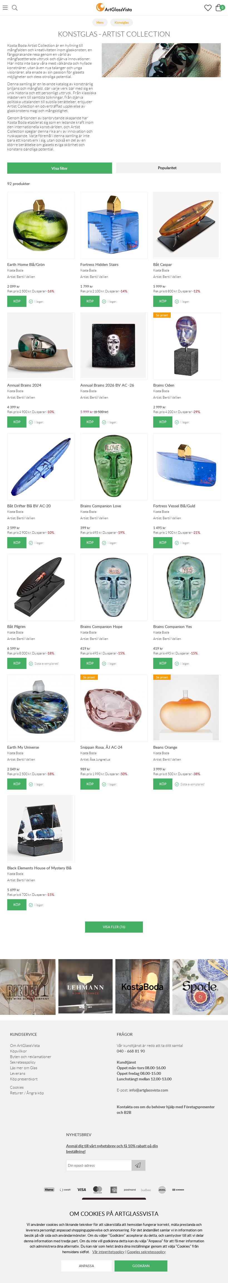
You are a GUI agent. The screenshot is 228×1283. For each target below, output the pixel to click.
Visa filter (59, 168)
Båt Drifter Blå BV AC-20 (29, 505)
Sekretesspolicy (23, 1062)
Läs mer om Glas (23, 1068)
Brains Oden (163, 385)
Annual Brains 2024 (24, 385)
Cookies (17, 1087)
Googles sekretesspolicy (146, 1251)
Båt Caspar (162, 264)
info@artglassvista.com (148, 1090)
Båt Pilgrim (16, 626)
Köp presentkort (24, 1079)
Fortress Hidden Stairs (99, 264)
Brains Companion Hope (101, 626)
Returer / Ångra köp (27, 1093)
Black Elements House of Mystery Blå (39, 867)
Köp (16, 301)
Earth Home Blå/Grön (26, 264)
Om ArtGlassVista (25, 1045)
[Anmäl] (138, 1165)
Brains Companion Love (100, 505)
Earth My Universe (23, 747)
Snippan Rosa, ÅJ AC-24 (101, 747)
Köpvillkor (18, 1051)
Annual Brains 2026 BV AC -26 (107, 385)
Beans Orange (165, 747)
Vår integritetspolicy (108, 1251)
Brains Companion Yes (172, 626)
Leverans (17, 1073)
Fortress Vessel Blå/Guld (174, 505)
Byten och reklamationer (30, 1056)
